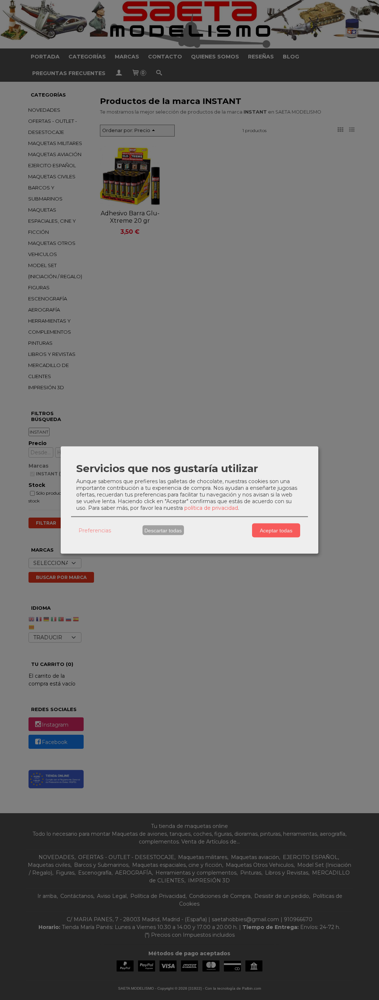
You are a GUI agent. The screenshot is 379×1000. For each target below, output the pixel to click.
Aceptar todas (276, 530)
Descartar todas (163, 530)
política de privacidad (211, 508)
